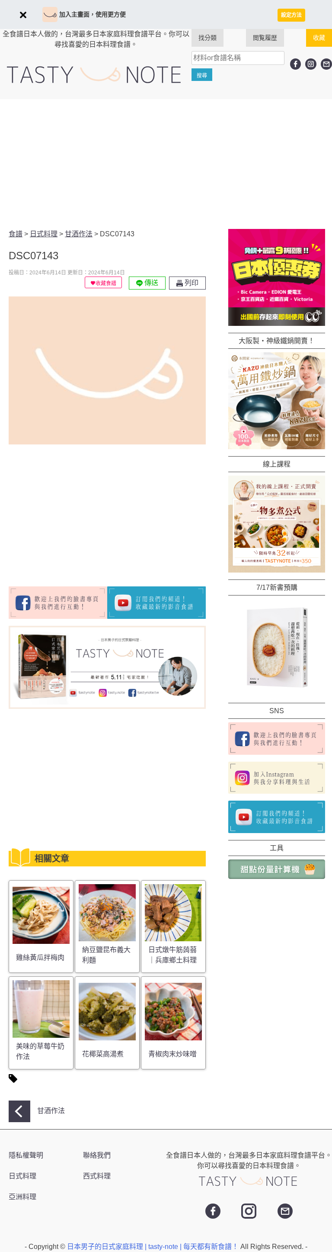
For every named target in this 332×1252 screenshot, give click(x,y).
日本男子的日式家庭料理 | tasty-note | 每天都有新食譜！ (153, 1246)
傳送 (150, 282)
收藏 (319, 37)
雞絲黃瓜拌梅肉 (40, 957)
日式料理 (22, 1176)
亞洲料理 (22, 1197)
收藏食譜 (106, 283)
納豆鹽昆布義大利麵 (106, 955)
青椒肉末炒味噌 (172, 1054)
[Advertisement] (166, 164)
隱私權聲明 (26, 1155)
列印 (190, 282)
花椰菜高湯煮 (103, 1054)
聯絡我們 (97, 1155)
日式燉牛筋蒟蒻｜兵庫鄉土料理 (172, 955)
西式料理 (97, 1176)
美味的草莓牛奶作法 (40, 1051)
